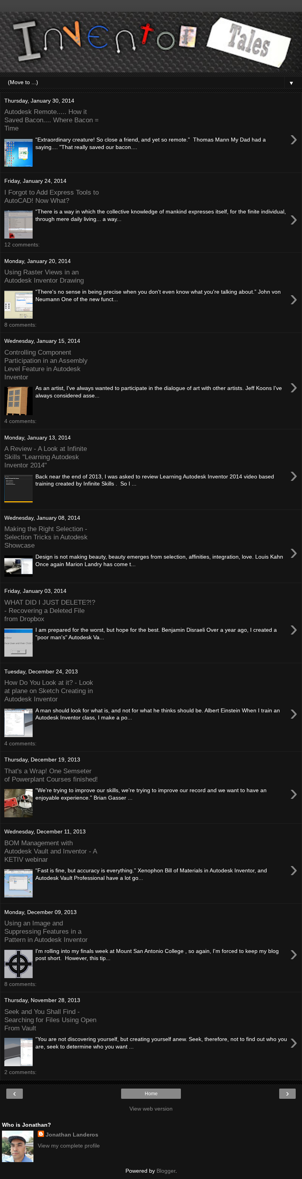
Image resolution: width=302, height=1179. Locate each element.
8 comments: (20, 325)
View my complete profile (69, 1145)
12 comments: (22, 244)
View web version (151, 1108)
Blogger (166, 1171)
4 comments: (20, 421)
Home (151, 1093)
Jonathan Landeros (72, 1134)
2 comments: (20, 1072)
